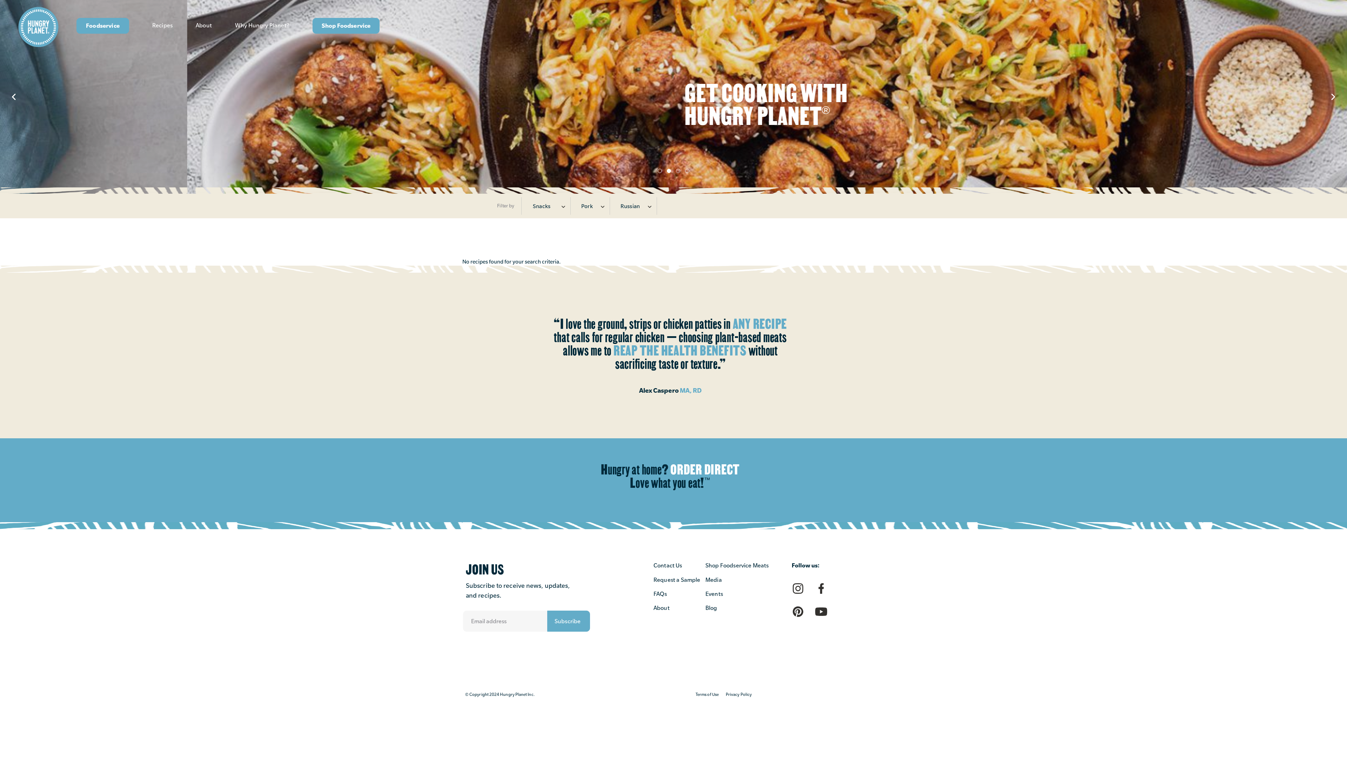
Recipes (162, 25)
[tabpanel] (673, 97)
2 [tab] (669, 171)
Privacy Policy (739, 694)
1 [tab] (660, 171)
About (204, 25)
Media (713, 580)
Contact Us (668, 565)
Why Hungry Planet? (262, 25)
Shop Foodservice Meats (737, 565)
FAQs (660, 594)
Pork (587, 206)
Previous (14, 97)
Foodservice (103, 25)
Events (714, 594)
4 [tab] (687, 171)
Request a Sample (677, 580)
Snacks (541, 206)
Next (1333, 97)
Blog (711, 608)
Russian (630, 206)
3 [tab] (678, 171)
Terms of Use (707, 694)
